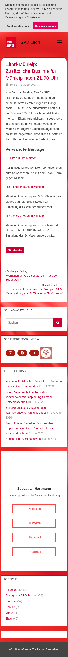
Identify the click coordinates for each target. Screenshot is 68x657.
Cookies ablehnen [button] (18, 25)
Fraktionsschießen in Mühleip (25, 186)
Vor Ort (10, 612)
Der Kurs (11, 601)
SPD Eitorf (30, 42)
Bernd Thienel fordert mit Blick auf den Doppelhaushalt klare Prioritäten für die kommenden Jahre (30, 428)
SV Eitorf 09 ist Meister (21, 158)
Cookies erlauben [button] (45, 25)
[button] (42, 17)
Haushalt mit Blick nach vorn (23, 438)
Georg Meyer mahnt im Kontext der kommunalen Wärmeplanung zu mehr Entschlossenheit (29, 397)
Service (10, 607)
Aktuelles (14, 249)
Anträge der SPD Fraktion (21, 595)
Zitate (9, 618)
